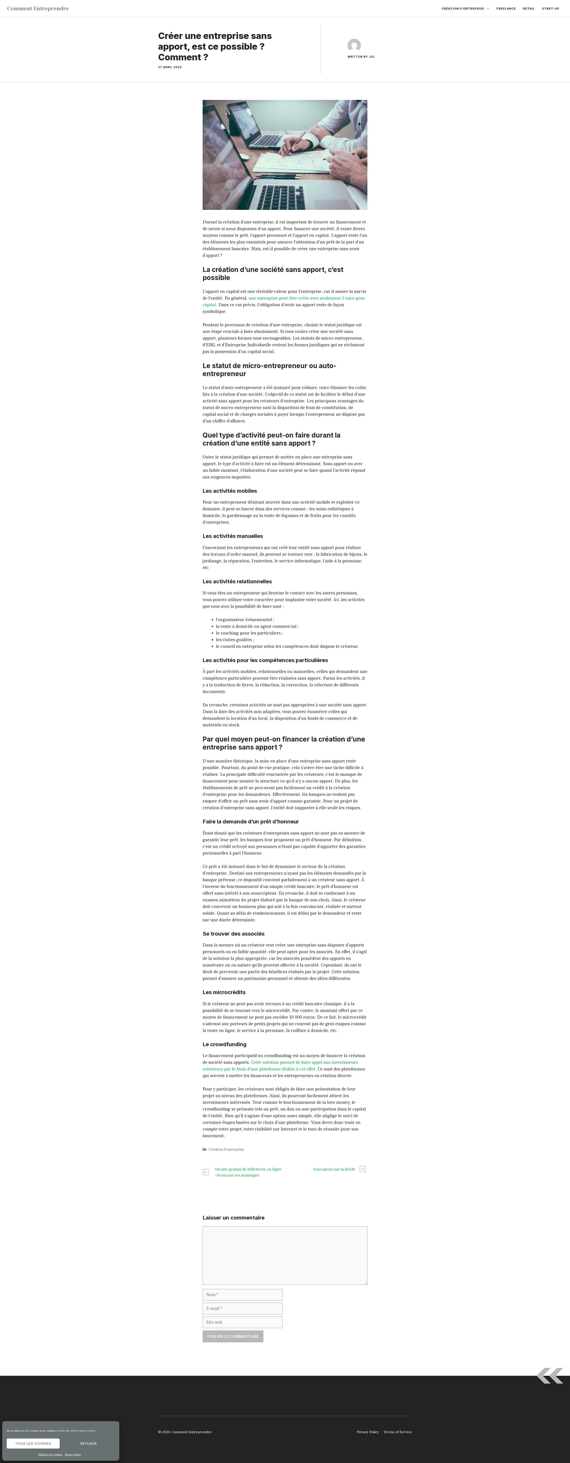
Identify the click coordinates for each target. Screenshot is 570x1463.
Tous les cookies (33, 1443)
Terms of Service (397, 1432)
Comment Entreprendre (38, 8)
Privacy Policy (73, 1454)
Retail (529, 8)
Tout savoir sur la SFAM (334, 1169)
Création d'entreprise (226, 1149)
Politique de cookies (50, 1454)
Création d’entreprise (463, 8)
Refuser (88, 1443)
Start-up (550, 8)
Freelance (506, 8)
